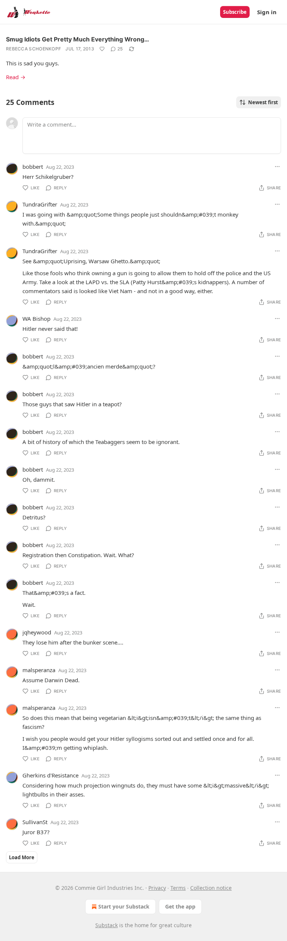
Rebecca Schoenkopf (33, 49)
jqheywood (36, 632)
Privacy (157, 887)
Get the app (180, 906)
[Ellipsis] (277, 167)
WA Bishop (36, 318)
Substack (106, 925)
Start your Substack (123, 906)
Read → (15, 77)
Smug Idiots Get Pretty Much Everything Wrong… (77, 39)
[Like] (102, 48)
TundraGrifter (39, 204)
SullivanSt (34, 822)
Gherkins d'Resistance (50, 775)
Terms (178, 887)
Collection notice (211, 887)
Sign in (267, 12)
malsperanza (38, 670)
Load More (21, 857)
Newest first (263, 102)
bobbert (32, 166)
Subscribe (235, 12)
